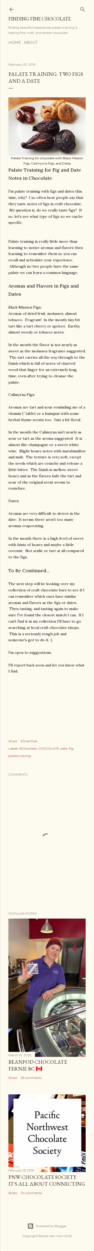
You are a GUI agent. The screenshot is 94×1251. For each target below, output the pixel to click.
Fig (71, 748)
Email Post (29, 741)
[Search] (82, 8)
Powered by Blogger (51, 1226)
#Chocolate (28, 748)
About (30, 42)
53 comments (31, 1078)
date (64, 748)
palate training (19, 756)
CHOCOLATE (48, 748)
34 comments (31, 1193)
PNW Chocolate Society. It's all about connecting (46, 1180)
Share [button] (12, 741)
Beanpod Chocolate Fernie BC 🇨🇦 (37, 1065)
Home (14, 42)
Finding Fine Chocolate (39, 19)
